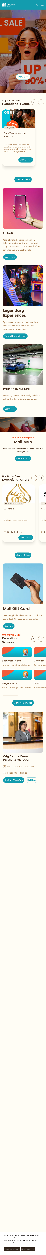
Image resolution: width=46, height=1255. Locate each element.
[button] (28, 1249)
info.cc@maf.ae (20, 772)
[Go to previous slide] (34, 478)
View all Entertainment (15, 336)
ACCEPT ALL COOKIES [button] (12, 1249)
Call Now (31, 780)
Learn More (37, 77)
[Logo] (8, 5)
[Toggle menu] (42, 5)
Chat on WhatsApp (13, 780)
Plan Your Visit (23, 458)
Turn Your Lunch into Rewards (15, 135)
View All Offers (23, 555)
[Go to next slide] (41, 478)
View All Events (23, 179)
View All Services (23, 703)
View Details (26, 160)
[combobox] (37, 4)
